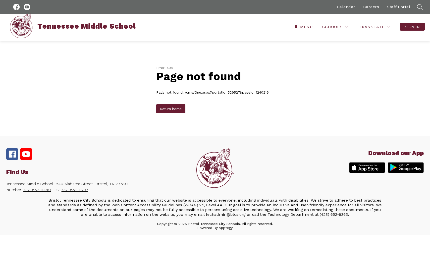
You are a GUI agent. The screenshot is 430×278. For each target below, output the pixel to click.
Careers (371, 6)
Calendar (346, 6)
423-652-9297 (74, 189)
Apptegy (226, 228)
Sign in (412, 26)
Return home (171, 109)
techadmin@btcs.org (226, 214)
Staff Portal (398, 6)
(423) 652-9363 (334, 214)
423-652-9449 (37, 189)
